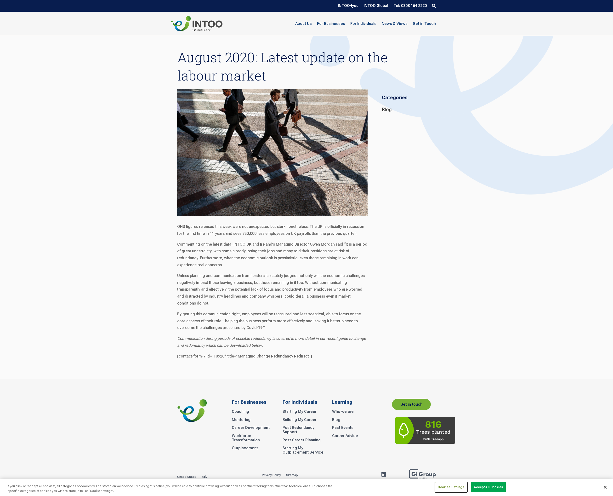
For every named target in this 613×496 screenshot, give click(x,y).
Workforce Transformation (246, 438)
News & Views (395, 23)
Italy (204, 477)
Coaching (240, 411)
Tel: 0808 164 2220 (410, 6)
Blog (387, 109)
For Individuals (363, 23)
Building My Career (300, 420)
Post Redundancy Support (298, 430)
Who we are (343, 411)
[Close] (605, 487)
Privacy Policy (271, 475)
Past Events (342, 428)
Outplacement (245, 448)
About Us (303, 23)
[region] (306, 487)
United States (186, 477)
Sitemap (292, 475)
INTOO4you (348, 6)
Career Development (251, 428)
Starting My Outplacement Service (303, 450)
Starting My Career (300, 411)
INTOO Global (376, 6)
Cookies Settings (451, 487)
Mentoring (241, 420)
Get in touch (411, 404)
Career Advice (345, 436)
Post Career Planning (302, 440)
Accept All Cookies (488, 487)
